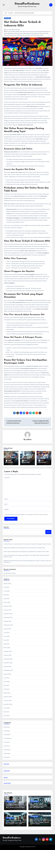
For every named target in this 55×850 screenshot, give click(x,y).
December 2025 (8, 613)
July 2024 (6, 678)
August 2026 (7, 583)
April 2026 (6, 598)
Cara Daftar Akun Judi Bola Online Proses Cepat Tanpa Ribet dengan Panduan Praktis (27, 544)
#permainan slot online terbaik (31, 33)
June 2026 (7, 591)
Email (6, 504)
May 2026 (6, 595)
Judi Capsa (7, 731)
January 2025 (7, 655)
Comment (7, 477)
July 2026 (6, 587)
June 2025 (7, 636)
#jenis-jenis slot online (31, 31)
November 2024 (8, 662)
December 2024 (8, 659)
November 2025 (8, 617)
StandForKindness (27, 3)
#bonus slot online (10, 31)
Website (6, 509)
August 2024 (7, 674)
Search (6, 527)
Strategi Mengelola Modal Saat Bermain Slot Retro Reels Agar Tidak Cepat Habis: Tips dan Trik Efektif (43, 454)
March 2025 (7, 647)
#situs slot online (43, 33)
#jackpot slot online (20, 31)
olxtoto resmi (7, 783)
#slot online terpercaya (10, 35)
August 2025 (7, 628)
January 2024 (7, 700)
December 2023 (8, 704)
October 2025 (7, 621)
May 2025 (6, 640)
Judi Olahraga (7, 738)
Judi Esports (7, 734)
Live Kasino (7, 742)
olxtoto (6, 777)
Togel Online (7, 753)
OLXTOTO (32, 846)
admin (10, 29)
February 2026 (8, 606)
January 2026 (7, 610)
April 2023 (6, 715)
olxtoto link (7, 770)
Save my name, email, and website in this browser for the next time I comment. (27, 514)
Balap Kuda (7, 727)
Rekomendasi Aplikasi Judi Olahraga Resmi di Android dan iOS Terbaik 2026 (24, 547)
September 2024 (8, 670)
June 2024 (7, 681)
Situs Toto (6, 764)
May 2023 (6, 712)
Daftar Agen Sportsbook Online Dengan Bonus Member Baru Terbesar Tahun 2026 (26, 551)
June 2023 (7, 708)
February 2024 (8, 696)
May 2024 (6, 685)
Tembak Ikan (7, 749)
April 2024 (6, 689)
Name (6, 499)
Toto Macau (7, 757)
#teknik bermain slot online (23, 35)
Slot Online (7, 18)
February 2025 (8, 651)
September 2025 (8, 625)
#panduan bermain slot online (15, 33)
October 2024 (7, 666)
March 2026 (7, 602)
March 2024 (7, 693)
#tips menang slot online (37, 35)
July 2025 (6, 632)
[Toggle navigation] (4, 5)
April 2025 (6, 644)
